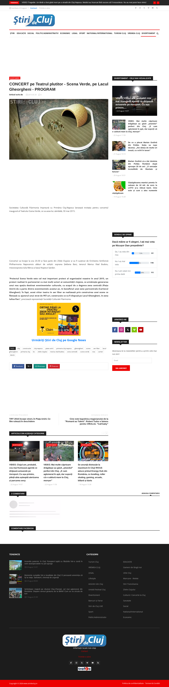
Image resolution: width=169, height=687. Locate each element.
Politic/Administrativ (47, 33)
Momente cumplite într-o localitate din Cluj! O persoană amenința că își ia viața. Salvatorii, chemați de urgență (53, 576)
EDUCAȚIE (22, 33)
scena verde (84, 352)
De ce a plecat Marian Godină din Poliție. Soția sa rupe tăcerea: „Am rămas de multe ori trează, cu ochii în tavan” (142, 146)
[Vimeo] (149, 8)
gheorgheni (79, 348)
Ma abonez (121, 368)
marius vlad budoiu (57, 352)
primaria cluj (25, 352)
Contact (33, 8)
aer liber (96, 348)
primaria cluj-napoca (64, 348)
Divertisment (148, 33)
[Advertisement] (112, 20)
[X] (144, 8)
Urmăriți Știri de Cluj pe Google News (59, 340)
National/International (99, 33)
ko (34, 352)
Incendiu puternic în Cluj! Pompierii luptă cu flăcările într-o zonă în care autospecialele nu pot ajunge (53, 562)
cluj (18, 348)
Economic (65, 33)
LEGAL (75, 33)
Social (30, 33)
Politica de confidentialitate (133, 683)
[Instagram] (140, 8)
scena (88, 348)
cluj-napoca (38, 348)
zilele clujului (42, 352)
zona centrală (72, 352)
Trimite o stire (44, 8)
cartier (100, 352)
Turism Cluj (120, 33)
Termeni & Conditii (152, 683)
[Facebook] (136, 8)
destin (12, 355)
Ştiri (12, 33)
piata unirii (49, 348)
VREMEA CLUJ (134, 33)
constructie (27, 348)
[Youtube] (153, 8)
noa (93, 352)
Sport (82, 33)
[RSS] (157, 8)
